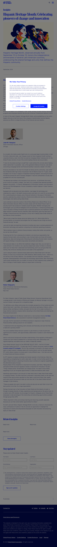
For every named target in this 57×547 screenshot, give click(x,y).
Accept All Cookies (39, 106)
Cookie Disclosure (26, 101)
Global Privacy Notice (15, 101)
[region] (28, 94)
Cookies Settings (21, 106)
